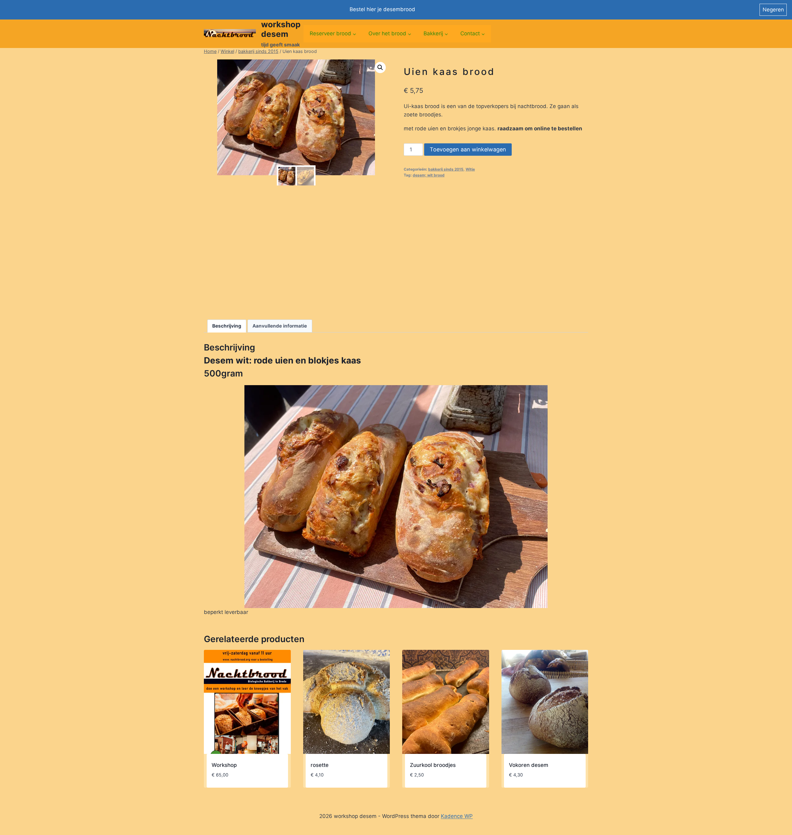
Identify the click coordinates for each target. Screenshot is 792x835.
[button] (380, 67)
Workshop (224, 765)
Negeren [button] (773, 10)
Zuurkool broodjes (433, 765)
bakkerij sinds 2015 (445, 169)
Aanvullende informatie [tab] (279, 326)
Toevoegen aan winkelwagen (468, 149)
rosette (320, 765)
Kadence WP (457, 816)
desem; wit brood (429, 175)
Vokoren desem (528, 765)
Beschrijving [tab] (226, 326)
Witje (470, 169)
